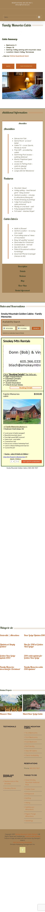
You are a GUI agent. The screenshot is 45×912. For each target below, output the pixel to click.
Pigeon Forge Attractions (30, 815)
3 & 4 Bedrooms (31, 737)
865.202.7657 (35, 768)
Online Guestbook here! (19, 56)
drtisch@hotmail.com (22, 5)
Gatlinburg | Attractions (29, 808)
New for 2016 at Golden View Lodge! (33, 645)
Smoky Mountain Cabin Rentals (26, 834)
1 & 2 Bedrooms (31, 733)
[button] (3, 85)
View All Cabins (31, 751)
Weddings (29, 821)
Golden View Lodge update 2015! (7, 656)
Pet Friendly (29, 746)
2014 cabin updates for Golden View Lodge (33, 656)
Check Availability (32, 755)
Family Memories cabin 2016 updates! (33, 668)
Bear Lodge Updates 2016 (34, 635)
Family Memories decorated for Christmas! (10, 668)
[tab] (22, 123)
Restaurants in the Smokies (11, 782)
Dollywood (29, 794)
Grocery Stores (10, 788)
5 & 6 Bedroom (31, 742)
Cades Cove (30, 789)
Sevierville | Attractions (9, 635)
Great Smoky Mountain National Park (32, 782)
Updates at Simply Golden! (7, 645)
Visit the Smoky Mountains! (22, 842)
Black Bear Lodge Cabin (32, 714)
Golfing (28, 798)
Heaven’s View (6, 714)
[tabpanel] (22, 195)
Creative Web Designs (32, 836)
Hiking (27, 803)
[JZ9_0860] (22, 85)
